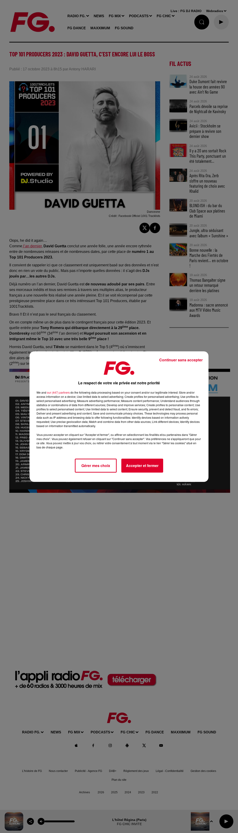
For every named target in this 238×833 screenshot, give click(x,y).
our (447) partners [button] (58, 392)
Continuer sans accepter (181, 360)
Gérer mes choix (95, 465)
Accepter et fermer (142, 465)
